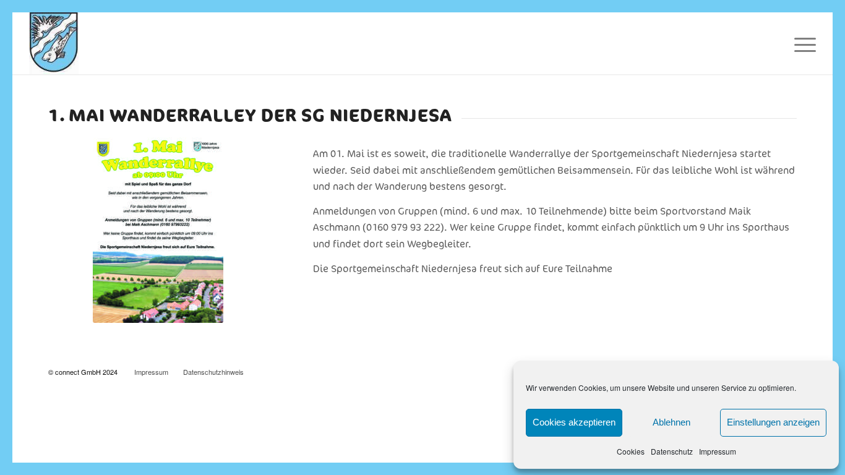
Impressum (717, 451)
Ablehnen (671, 422)
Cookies (631, 451)
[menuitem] (801, 43)
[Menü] (801, 43)
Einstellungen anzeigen (773, 422)
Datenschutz (672, 451)
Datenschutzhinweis (213, 372)
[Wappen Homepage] (54, 43)
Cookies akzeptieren (574, 422)
